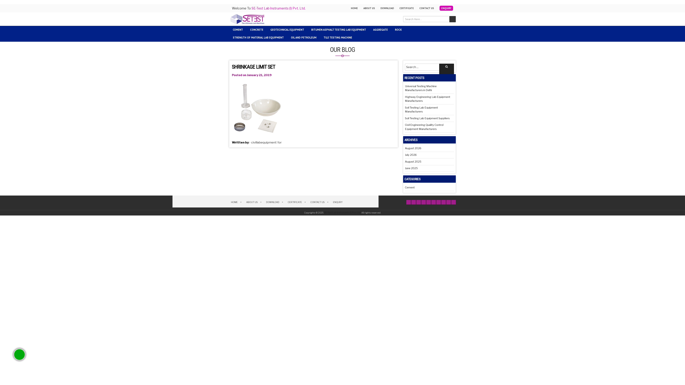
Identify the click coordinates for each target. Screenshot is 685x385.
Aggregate (380, 29)
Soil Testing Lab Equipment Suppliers (427, 118)
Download (387, 8)
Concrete (256, 29)
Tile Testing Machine (338, 37)
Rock (398, 29)
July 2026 (411, 154)
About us (369, 8)
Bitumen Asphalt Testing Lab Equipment (338, 29)
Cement (238, 29)
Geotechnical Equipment (287, 29)
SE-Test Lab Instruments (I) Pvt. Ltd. (342, 212)
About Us (252, 202)
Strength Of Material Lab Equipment (258, 37)
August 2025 (413, 161)
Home (354, 8)
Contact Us (426, 8)
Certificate (406, 8)
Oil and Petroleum (303, 37)
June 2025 (411, 168)
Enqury (338, 202)
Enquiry (446, 8)
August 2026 (413, 148)
